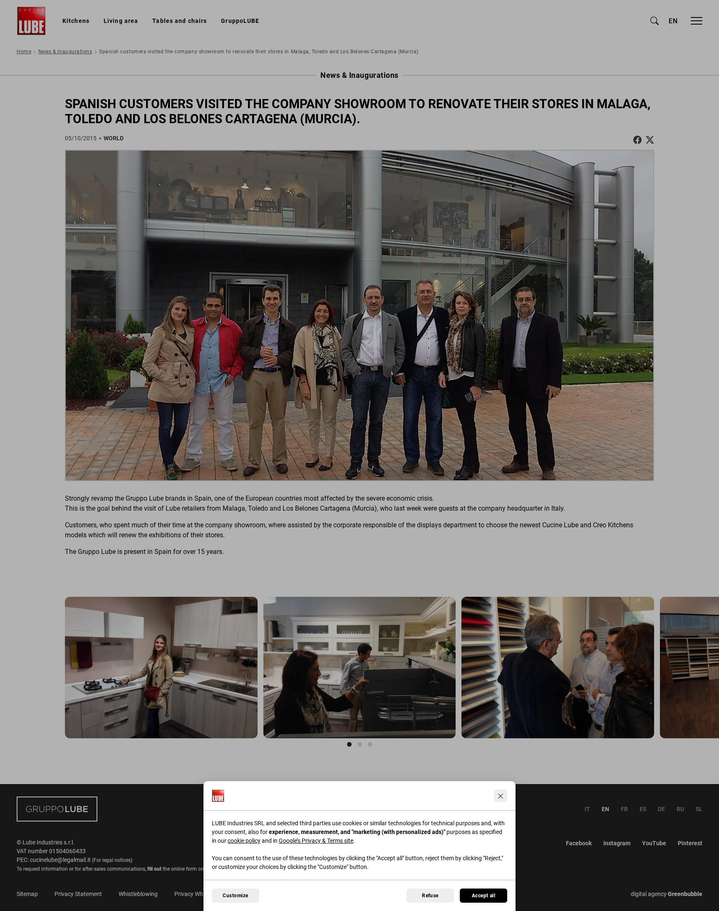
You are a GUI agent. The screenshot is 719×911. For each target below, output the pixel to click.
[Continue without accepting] (500, 795)
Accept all (484, 896)
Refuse (430, 896)
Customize (235, 896)
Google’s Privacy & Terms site (316, 840)
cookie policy (244, 840)
